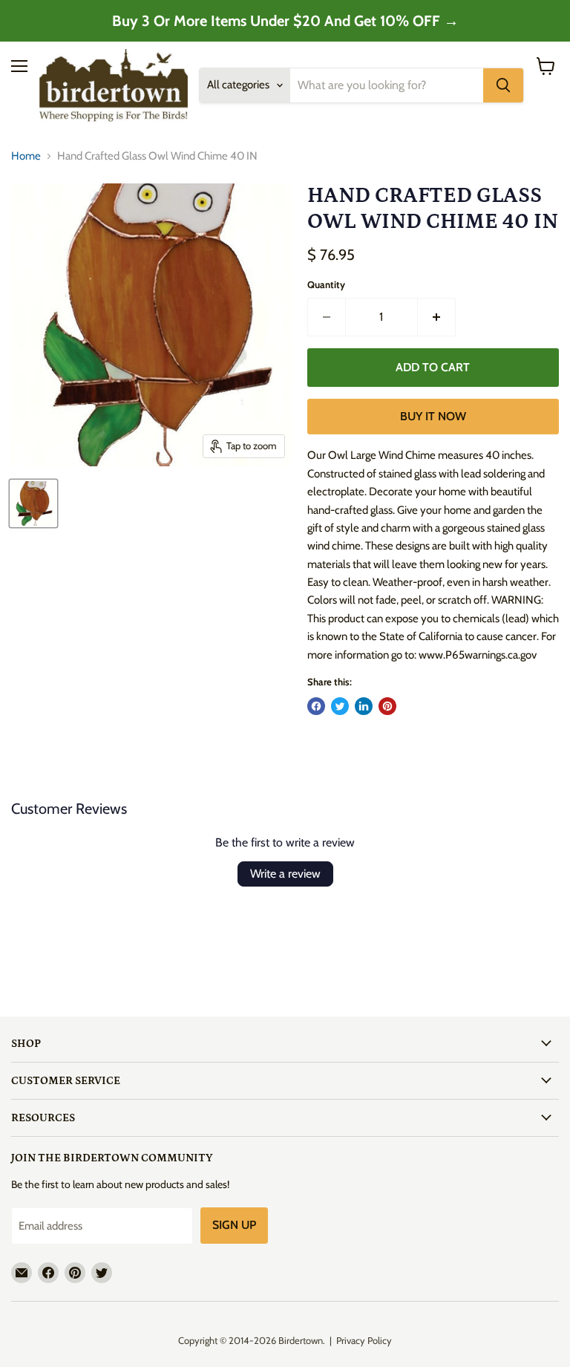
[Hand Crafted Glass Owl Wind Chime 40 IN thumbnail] (33, 503)
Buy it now (433, 416)
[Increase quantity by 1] (437, 317)
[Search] (503, 85)
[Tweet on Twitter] (340, 706)
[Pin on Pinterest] (387, 706)
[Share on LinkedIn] (364, 706)
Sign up (234, 1225)
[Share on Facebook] (316, 706)
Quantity (326, 284)
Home (26, 156)
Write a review (285, 874)
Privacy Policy (364, 1340)
